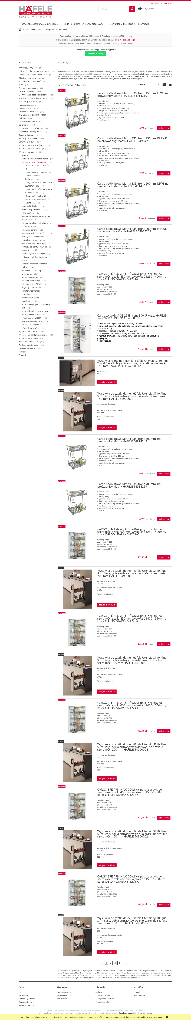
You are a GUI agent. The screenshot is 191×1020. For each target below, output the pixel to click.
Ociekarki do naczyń (32, 240)
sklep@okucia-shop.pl (125, 40)
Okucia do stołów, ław (28, 111)
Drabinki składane (31, 206)
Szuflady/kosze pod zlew (33, 314)
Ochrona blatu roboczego (34, 243)
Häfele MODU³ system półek (35, 158)
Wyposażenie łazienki (28, 331)
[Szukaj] (132, 9)
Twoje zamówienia (64, 992)
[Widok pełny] (170, 84)
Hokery (26, 155)
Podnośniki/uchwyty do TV (30, 131)
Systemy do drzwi (26, 135)
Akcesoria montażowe (28, 88)
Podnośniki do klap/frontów (31, 128)
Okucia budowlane (27, 348)
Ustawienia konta (64, 995)
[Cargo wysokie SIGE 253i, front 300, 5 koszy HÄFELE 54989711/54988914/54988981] (77, 333)
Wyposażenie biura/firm (29, 148)
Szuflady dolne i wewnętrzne (35, 311)
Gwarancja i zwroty (26, 1002)
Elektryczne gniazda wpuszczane (33, 95)
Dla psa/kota (28, 213)
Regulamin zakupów (26, 1005)
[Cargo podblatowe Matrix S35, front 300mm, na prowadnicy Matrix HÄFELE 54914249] (77, 457)
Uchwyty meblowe (27, 142)
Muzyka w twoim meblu (33, 236)
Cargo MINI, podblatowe (36, 172)
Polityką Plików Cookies (80, 1017)
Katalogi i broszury (103, 995)
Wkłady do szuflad (31, 328)
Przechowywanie (30, 277)
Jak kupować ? (24, 995)
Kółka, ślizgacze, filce (28, 101)
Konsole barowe (30, 230)
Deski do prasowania (32, 209)
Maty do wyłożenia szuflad (34, 233)
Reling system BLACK (32, 284)
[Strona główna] (36, 11)
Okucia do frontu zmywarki (35, 247)
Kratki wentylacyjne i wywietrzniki (33, 98)
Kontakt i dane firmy (103, 1002)
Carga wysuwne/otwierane (34, 162)
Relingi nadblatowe (31, 280)
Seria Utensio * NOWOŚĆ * (37, 165)
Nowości (22, 352)
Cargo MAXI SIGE (33, 203)
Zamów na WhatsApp (95, 53)
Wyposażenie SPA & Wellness (31, 145)
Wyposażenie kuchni (28, 152)
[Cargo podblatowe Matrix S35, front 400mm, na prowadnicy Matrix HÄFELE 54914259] (77, 502)
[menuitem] (40, 24)
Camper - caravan (26, 91)
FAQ (20, 992)
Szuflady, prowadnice (28, 138)
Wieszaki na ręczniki (32, 324)
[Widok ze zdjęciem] (164, 84)
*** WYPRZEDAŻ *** (28, 68)
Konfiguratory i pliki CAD (105, 998)
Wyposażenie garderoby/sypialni (33, 335)
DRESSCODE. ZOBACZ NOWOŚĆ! (33, 74)
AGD (21, 84)
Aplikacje (99, 992)
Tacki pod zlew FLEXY (32, 318)
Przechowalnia (62, 998)
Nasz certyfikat (139, 995)
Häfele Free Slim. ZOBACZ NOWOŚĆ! (34, 71)
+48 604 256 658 (146, 1013)
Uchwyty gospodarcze (32, 321)
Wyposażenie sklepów (28, 338)
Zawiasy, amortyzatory (28, 345)
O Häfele (137, 992)
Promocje (23, 355)
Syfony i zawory (30, 287)
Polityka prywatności (27, 998)
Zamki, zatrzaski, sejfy (28, 341)
